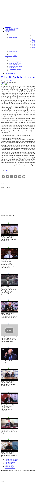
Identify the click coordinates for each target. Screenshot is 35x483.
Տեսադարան (9, 465)
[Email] (3, 83)
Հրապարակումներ (11, 460)
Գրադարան (8, 463)
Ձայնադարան (9, 466)
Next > (6, 172)
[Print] (7, 83)
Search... (3, 187)
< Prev (6, 170)
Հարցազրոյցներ (10, 462)
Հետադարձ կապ (10, 468)
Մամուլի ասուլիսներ (11, 459)
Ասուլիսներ (9, 81)
